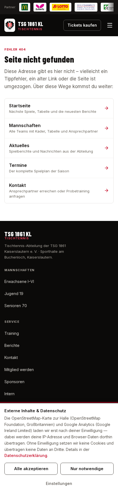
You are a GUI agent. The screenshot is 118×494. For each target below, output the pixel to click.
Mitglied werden (19, 369)
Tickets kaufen (82, 25)
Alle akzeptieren (31, 468)
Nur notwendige (87, 468)
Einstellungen (59, 483)
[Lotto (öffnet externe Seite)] (60, 7)
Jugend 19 (13, 293)
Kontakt (11, 357)
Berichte (11, 345)
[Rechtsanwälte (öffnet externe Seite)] (86, 7)
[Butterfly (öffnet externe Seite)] (39, 7)
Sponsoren (14, 381)
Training (11, 333)
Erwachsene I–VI (19, 281)
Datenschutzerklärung (25, 455)
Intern (9, 393)
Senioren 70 (15, 305)
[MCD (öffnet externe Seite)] (24, 7)
